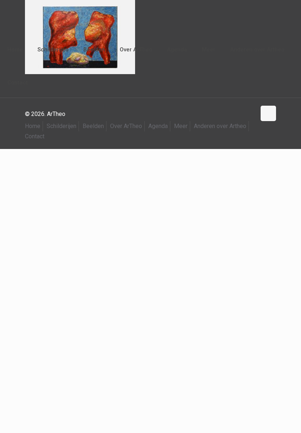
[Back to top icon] (268, 113)
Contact (34, 136)
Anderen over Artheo (220, 126)
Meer (181, 126)
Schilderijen (61, 126)
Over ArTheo (126, 126)
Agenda (158, 126)
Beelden (93, 126)
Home (32, 126)
